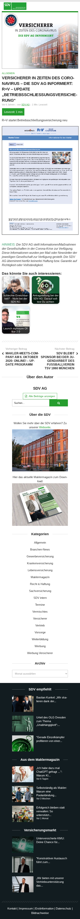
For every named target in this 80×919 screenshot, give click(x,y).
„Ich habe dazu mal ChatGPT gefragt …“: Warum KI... (49, 771)
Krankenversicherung (40, 563)
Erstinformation (44, 908)
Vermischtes (40, 611)
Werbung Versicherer (40, 653)
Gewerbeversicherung (40, 556)
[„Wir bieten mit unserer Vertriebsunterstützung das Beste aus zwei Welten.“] (22, 884)
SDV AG (25, 104)
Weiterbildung (40, 639)
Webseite (44, 427)
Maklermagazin (40, 577)
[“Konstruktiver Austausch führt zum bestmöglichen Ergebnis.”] (22, 864)
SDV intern (40, 597)
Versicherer (40, 618)
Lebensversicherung (40, 570)
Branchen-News (40, 549)
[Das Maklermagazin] (40, 6)
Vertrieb (40, 625)
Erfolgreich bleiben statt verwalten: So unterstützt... (50, 811)
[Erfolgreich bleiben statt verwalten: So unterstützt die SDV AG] (22, 814)
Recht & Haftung (40, 584)
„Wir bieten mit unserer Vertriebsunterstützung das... (50, 881)
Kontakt (12, 908)
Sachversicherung (40, 590)
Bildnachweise (40, 913)
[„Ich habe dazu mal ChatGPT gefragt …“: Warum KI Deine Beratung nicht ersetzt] (22, 774)
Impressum (26, 908)
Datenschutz (63, 908)
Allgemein (8, 73)
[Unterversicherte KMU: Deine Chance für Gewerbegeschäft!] (22, 845)
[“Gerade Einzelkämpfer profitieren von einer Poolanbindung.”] (22, 743)
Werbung (40, 646)
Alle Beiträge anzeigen (42, 396)
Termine (40, 604)
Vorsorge (40, 632)
